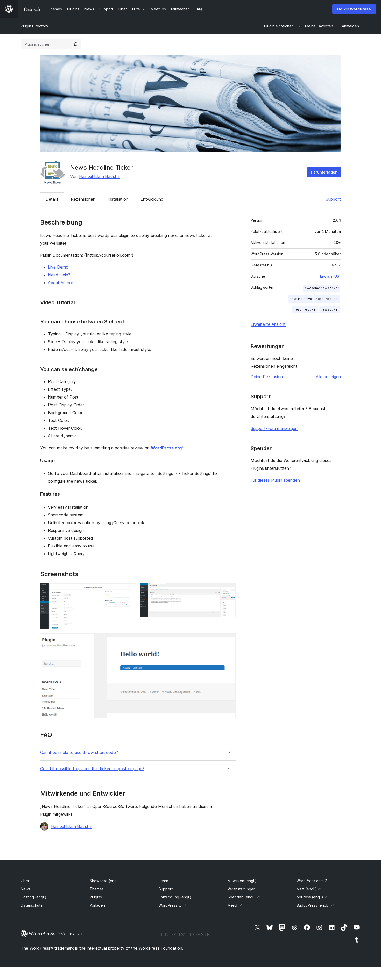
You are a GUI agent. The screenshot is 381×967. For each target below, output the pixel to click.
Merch (235, 905)
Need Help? (59, 274)
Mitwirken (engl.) (242, 880)
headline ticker (305, 309)
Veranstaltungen (242, 889)
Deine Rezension (267, 376)
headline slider (327, 299)
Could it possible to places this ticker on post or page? (92, 768)
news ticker (330, 309)
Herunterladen (324, 172)
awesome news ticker (322, 288)
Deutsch (76, 934)
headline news (301, 299)
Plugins (96, 897)
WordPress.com (312, 880)
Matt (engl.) (309, 889)
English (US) (330, 276)
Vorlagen (97, 905)
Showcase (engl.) (105, 880)
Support (333, 199)
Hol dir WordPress (354, 9)
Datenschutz (32, 905)
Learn (163, 880)
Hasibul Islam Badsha (99, 176)
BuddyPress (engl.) (315, 905)
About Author (60, 282)
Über (25, 880)
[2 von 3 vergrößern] (228, 590)
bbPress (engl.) (312, 897)
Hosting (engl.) (33, 897)
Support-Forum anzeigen (274, 428)
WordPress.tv (172, 905)
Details (52, 199)
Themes (97, 889)
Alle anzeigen (328, 376)
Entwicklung (151, 199)
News (25, 889)
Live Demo (58, 267)
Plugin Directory (34, 26)
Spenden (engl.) (244, 897)
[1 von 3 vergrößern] (128, 590)
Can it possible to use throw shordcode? (79, 752)
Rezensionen (83, 199)
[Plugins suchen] (75, 44)
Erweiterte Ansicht (268, 324)
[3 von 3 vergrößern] (228, 640)
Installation (118, 199)
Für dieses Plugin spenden (275, 480)
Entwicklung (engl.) (175, 897)
